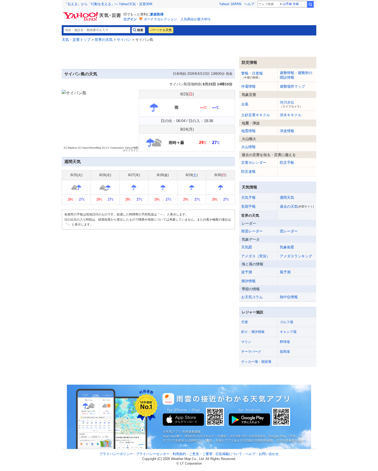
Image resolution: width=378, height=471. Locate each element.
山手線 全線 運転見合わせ (295, 4)
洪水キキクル (290, 115)
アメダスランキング (296, 256)
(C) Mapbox (70, 147)
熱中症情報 (289, 297)
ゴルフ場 (286, 322)
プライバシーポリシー (116, 454)
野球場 (285, 342)
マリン (246, 342)
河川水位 (291, 104)
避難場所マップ (292, 86)
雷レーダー (289, 231)
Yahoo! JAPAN (230, 4)
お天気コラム (252, 297)
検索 (310, 4)
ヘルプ (249, 4)
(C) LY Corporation (113, 147)
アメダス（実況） (255, 256)
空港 (244, 322)
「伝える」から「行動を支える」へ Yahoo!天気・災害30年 (108, 4)
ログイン (130, 19)
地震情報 (248, 131)
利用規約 (179, 454)
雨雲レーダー (252, 231)
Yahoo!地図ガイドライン (130, 149)
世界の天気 (104, 40)
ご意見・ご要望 (200, 454)
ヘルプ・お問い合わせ (262, 454)
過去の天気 (297, 206)
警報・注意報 (252, 75)
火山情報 (248, 147)
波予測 (246, 272)
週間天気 (287, 197)
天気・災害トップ (76, 40)
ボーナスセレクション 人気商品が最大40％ (177, 19)
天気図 (246, 247)
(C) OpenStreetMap (89, 147)
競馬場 (285, 352)
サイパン (124, 40)
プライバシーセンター (152, 454)
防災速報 (248, 171)
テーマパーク (251, 352)
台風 (244, 104)
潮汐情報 (248, 281)
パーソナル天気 (161, 30)
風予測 (285, 272)
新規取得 (157, 14)
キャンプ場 (288, 332)
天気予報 (248, 197)
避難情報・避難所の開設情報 (296, 75)
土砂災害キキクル (255, 115)
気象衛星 (287, 247)
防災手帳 (287, 162)
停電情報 (248, 86)
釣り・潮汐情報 (253, 332)
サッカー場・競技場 (256, 362)
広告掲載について (228, 454)
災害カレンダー (253, 162)
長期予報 (248, 206)
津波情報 (287, 131)
